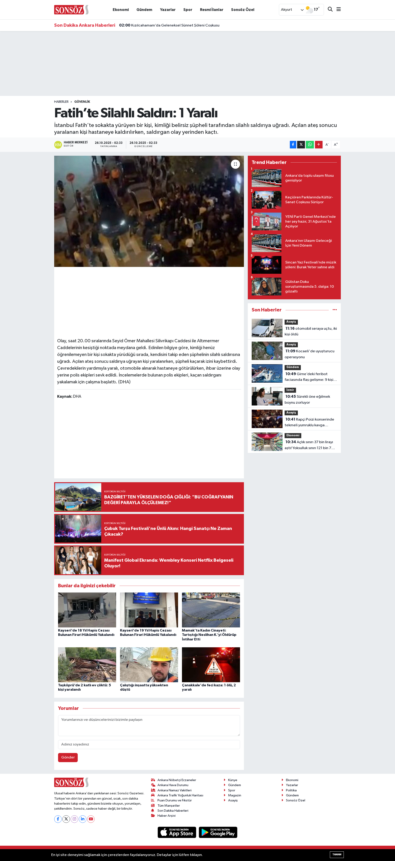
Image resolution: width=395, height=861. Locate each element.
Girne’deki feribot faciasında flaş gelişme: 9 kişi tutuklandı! (309, 377)
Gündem (144, 10)
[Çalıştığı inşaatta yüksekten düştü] (149, 665)
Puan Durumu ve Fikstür (174, 800)
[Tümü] (335, 310)
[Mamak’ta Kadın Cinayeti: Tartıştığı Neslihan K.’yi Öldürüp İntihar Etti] (211, 610)
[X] (66, 819)
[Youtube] (91, 819)
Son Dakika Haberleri (172, 810)
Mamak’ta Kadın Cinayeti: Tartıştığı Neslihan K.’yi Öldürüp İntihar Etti (209, 635)
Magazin (234, 795)
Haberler (61, 101)
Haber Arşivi (166, 815)
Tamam (336, 854)
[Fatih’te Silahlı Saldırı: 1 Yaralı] (149, 211)
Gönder (68, 757)
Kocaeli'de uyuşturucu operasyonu (309, 354)
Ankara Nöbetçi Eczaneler (176, 780)
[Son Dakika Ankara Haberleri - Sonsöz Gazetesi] (71, 9)
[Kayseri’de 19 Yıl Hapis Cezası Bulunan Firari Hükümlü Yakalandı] (149, 610)
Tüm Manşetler (168, 805)
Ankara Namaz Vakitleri (174, 790)
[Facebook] (58, 819)
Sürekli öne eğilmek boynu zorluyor (307, 400)
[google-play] (218, 832)
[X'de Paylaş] (301, 144)
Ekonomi (121, 10)
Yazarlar (168, 10)
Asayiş (291, 321)
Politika (291, 790)
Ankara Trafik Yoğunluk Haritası (180, 795)
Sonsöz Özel (242, 10)
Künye (232, 780)
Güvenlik (82, 101)
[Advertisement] (149, 302)
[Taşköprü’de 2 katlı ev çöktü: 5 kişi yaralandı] (87, 665)
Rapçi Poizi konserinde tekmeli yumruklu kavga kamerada (309, 422)
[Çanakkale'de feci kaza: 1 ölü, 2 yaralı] (211, 665)
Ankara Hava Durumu (172, 785)
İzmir (290, 390)
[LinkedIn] (82, 819)
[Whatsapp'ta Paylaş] (310, 144)
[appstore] (177, 832)
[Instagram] (74, 819)
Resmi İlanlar (211, 10)
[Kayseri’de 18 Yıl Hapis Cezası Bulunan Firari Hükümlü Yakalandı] (87, 610)
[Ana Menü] (337, 10)
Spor (187, 10)
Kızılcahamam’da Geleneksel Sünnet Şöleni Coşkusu (169, 25)
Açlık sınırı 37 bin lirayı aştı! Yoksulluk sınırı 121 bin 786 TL (310, 445)
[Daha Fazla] (319, 144)
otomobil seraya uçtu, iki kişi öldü (311, 331)
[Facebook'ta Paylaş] (293, 144)
